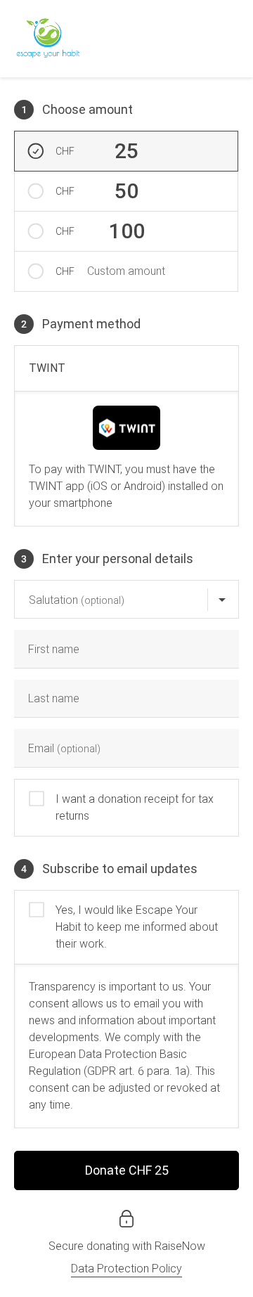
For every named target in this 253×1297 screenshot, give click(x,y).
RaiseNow (180, 1246)
